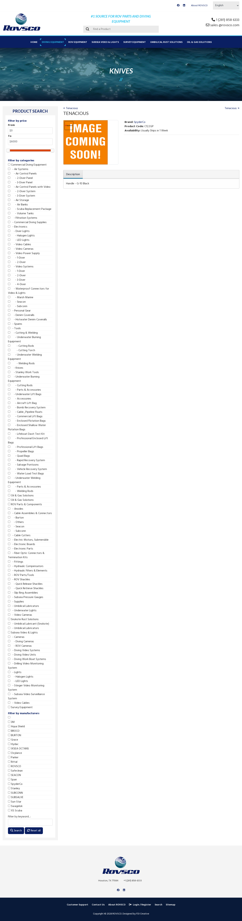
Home (33, 42)
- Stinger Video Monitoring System (26, 688)
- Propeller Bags (22, 451)
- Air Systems (19, 169)
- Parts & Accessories (25, 390)
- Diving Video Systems (25, 650)
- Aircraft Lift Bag (23, 403)
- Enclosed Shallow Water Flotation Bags (27, 427)
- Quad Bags (20, 456)
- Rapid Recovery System (27, 460)
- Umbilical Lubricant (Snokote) (29, 624)
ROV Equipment (77, 42)
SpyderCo (16, 784)
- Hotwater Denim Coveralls (28, 320)
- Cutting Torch (22, 350)
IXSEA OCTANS (19, 749)
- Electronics (18, 227)
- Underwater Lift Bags (25, 394)
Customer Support (77, 905)
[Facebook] (178, 6)
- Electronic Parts (21, 549)
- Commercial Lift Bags (26, 416)
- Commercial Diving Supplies (28, 222)
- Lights (15, 672)
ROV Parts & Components (26, 504)
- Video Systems (21, 267)
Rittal (13, 762)
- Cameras (17, 637)
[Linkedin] (184, 6)
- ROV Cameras (21, 646)
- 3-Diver (17, 280)
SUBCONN (16, 793)
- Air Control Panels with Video (30, 187)
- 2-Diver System (22, 191)
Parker (14, 757)
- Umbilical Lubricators (24, 606)
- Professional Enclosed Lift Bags (28, 440)
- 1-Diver (17, 258)
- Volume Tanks (22, 213)
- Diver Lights (20, 231)
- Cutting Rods (22, 346)
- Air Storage (19, 200)
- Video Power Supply (25, 253)
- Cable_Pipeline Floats (26, 412)
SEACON (15, 775)
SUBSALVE (16, 797)
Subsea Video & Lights (105, 42)
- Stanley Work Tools (24, 372)
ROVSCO (15, 766)
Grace (14, 740)
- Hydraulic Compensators (26, 566)
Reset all (35, 830)
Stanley (15, 788)
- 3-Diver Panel (21, 182)
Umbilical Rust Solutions (166, 42)
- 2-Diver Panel (21, 178)
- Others (17, 522)
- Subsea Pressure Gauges (26, 597)
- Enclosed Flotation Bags (28, 421)
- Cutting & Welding (24, 333)
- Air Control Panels (23, 174)
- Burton (17, 518)
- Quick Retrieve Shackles (26, 588)
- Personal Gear (20, 311)
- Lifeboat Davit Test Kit (27, 434)
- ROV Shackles (20, 579)
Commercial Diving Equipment (28, 165)
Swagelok (16, 806)
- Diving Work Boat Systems (28, 659)
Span (13, 780)
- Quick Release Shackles (26, 584)
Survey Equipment (134, 42)
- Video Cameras (21, 249)
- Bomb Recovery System (28, 408)
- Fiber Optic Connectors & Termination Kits (26, 555)
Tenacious (72, 108)
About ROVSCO (199, 6)
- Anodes (16, 509)
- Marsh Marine (21, 297)
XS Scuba (16, 811)
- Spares (16, 324)
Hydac (14, 744)
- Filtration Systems (23, 218)
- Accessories (20, 399)
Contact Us (98, 905)
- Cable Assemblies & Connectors (31, 513)
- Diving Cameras (22, 641)
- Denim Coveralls (22, 315)
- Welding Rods (22, 363)
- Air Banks (19, 205)
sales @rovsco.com (224, 25)
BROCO (14, 731)
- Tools (15, 328)
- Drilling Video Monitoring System (26, 666)
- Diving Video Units (23, 655)
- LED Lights (19, 240)
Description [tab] (73, 174)
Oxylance (16, 753)
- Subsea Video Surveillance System (26, 696)
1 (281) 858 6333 (227, 20)
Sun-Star (15, 802)
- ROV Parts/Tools (22, 575)
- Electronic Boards (22, 544)
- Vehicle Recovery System (28, 469)
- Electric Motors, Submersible (29, 540)
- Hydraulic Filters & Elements (28, 571)
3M (12, 722)
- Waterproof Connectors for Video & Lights (28, 291)
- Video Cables (20, 244)
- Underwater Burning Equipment (24, 339)
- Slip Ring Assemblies (24, 593)
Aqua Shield (17, 726)
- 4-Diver (18, 284)
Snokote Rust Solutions (24, 619)
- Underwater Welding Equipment (25, 357)
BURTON (15, 735)
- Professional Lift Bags (26, 447)
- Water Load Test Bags (27, 474)
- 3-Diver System (22, 196)
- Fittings (16, 562)
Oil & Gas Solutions (199, 42)
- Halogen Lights (22, 236)
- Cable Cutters (20, 535)
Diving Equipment (53, 42)
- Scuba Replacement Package (30, 209)
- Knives (16, 368)
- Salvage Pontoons (24, 465)
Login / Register (142, 905)
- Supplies (17, 602)
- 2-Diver (18, 262)
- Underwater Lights (23, 610)
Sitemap (170, 905)
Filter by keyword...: (19, 817)
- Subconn (18, 306)
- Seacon (18, 302)
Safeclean (16, 771)
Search (17, 830)
